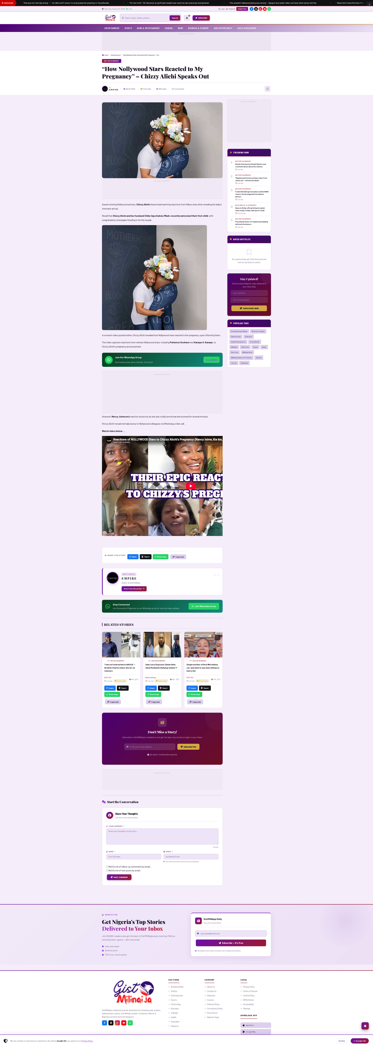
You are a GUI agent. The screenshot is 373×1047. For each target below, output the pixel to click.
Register (232, 9)
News (180, 28)
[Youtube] (123, 1022)
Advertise (242, 9)
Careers (210, 1000)
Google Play (251, 1032)
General (169, 28)
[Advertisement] (186, 42)
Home (107, 55)
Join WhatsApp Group (205, 606)
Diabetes (244, 363)
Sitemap (246, 1008)
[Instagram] (117, 1022)
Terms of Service (250, 991)
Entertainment (112, 28)
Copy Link (180, 557)
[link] (249, 165)
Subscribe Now (251, 308)
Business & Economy (198, 28)
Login (222, 9)
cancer (234, 363)
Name (112, 852)
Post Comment (121, 877)
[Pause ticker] (369, 4)
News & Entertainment (148, 28)
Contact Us (211, 991)
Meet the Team (213, 1017)
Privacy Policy (87, 1041)
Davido (259, 357)
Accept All (360, 1041)
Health (173, 1017)
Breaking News (177, 987)
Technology (176, 1004)
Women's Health (258, 331)
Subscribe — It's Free (232, 943)
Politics (174, 991)
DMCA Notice (248, 1000)
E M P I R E (113, 90)
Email (169, 852)
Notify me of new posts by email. (125, 870)
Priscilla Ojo (254, 342)
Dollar (255, 347)
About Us (211, 987)
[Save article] (267, 89)
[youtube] (265, 9)
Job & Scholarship (246, 28)
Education (175, 1021)
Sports (128, 28)
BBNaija (234, 347)
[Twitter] (111, 1022)
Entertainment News (239, 331)
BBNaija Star (247, 352)
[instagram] (260, 9)
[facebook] (252, 9)
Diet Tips (234, 352)
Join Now (213, 360)
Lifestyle (174, 1013)
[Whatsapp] (130, 1022)
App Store (250, 1025)
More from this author (133, 589)
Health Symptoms (238, 342)
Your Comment (117, 826)
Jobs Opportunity (223, 28)
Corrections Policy (215, 1008)
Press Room (212, 1013)
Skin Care (245, 347)
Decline (342, 1041)
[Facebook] (104, 1022)
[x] (256, 9)
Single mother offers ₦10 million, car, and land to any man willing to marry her (202, 667)
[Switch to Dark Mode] (365, 1026)
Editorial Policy (213, 1004)
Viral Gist (248, 336)
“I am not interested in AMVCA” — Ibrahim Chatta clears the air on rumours (119, 667)
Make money (236, 336)
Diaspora (175, 1026)
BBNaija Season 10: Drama (241, 357)
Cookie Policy (249, 995)
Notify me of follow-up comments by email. (130, 866)
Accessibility (248, 1004)
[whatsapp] (269, 9)
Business (175, 1008)
